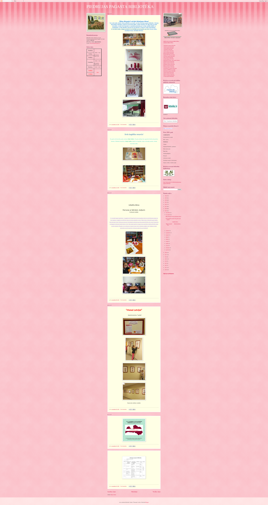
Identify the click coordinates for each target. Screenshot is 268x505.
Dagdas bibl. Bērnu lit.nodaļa (169, 54)
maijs (167, 241)
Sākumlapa (134, 492)
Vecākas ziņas (157, 492)
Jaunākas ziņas (111, 492)
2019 (166, 210)
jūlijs (167, 237)
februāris (168, 247)
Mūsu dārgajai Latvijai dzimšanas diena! (173, 216)
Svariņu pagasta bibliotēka (169, 76)
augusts (167, 235)
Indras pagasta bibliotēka (168, 57)
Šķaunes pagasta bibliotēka (169, 73)
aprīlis (167, 243)
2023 (166, 202)
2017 (166, 254)
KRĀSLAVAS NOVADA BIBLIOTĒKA (171, 41)
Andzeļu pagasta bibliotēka (169, 46)
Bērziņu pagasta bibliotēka (169, 53)
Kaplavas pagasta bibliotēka (169, 63)
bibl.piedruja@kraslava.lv (95, 43)
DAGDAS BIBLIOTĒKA (168, 42)
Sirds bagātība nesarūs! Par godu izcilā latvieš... (173, 219)
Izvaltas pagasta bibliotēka (169, 59)
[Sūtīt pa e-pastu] (129, 124)
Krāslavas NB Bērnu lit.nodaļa (169, 69)
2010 (166, 269)
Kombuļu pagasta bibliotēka (169, 67)
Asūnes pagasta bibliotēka (169, 48)
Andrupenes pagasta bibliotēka (169, 45)
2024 (166, 200)
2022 (166, 204)
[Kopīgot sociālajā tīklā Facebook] (133, 124)
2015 (166, 259)
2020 (166, 208)
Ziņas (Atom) (113, 494)
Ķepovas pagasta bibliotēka (169, 65)
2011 (166, 267)
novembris (168, 214)
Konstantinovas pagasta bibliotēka (170, 68)
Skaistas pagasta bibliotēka (169, 72)
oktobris (167, 230)
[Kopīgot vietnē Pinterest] (134, 124)
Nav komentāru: (123, 124)
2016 (166, 257)
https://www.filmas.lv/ (167, 128)
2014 (166, 261)
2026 (166, 195)
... (172, 228)
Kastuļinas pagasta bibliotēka (169, 64)
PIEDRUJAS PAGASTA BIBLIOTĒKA (120, 6)
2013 (166, 263)
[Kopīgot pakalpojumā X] (132, 124)
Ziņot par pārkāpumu (168, 273)
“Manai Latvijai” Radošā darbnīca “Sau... (173, 224)
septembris (168, 232)
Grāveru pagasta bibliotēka (169, 52)
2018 (166, 252)
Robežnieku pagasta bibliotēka (169, 71)
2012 (166, 265)
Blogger (147, 502)
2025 (166, 198)
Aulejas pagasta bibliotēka (169, 50)
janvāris (167, 249)
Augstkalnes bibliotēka (168, 49)
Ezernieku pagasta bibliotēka (169, 56)
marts (167, 245)
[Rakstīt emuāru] (130, 124)
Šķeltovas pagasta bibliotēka (169, 75)
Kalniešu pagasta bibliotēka (169, 61)
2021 (166, 206)
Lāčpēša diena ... (172, 221)
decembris (168, 212)
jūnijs (167, 239)
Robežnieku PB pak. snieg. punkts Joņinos (172, 60)
